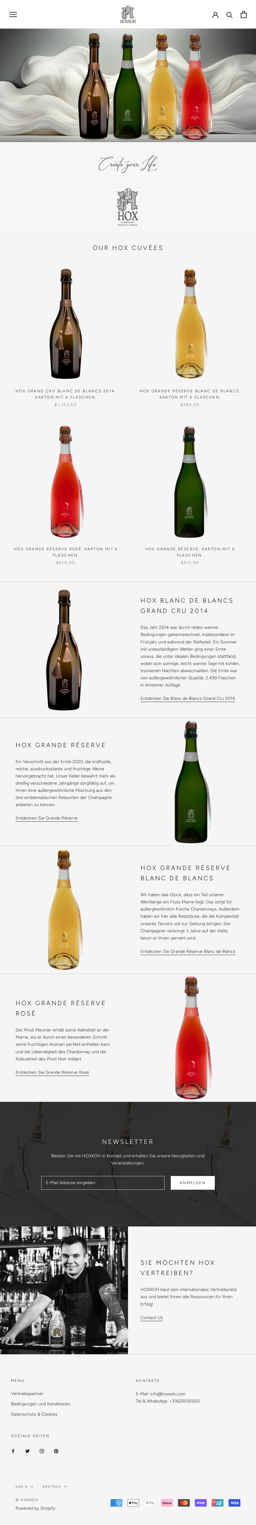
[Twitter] (27, 1451)
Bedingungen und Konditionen (41, 1404)
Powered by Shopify (35, 1508)
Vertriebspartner (27, 1393)
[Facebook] (13, 1451)
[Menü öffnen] (13, 14)
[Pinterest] (56, 1451)
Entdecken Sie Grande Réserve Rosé (52, 1072)
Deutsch (52, 1486)
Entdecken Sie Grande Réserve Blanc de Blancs (187, 951)
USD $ (22, 1486)
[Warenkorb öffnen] (244, 14)
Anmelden (193, 1183)
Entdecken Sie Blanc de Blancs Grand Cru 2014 (187, 698)
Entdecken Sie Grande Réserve (47, 818)
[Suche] (229, 14)
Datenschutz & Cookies (34, 1414)
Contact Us (151, 1317)
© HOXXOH (27, 1500)
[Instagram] (42, 1451)
